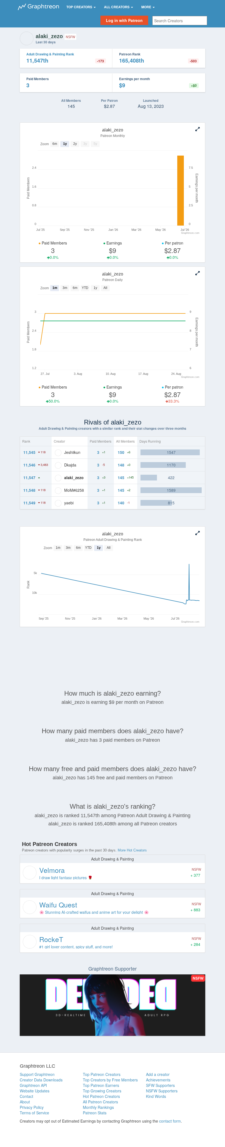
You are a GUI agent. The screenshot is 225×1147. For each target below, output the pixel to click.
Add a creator (158, 1074)
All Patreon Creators (100, 1101)
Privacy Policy (32, 1107)
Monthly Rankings (98, 1107)
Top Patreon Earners (101, 1085)
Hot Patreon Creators (101, 1096)
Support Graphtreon (37, 1074)
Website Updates (34, 1090)
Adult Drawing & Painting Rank (50, 54)
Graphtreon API (33, 1085)
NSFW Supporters (162, 1090)
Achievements (158, 1080)
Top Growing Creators (102, 1090)
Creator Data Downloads (41, 1080)
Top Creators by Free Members (110, 1080)
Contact (26, 1096)
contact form (170, 1121)
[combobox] (179, 20)
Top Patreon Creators (101, 1074)
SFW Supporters (160, 1085)
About (25, 1101)
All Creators (117, 6)
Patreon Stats (94, 1112)
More (146, 6)
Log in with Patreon (124, 20)
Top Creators (79, 6)
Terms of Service (34, 1112)
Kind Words (156, 1096)
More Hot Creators (132, 850)
